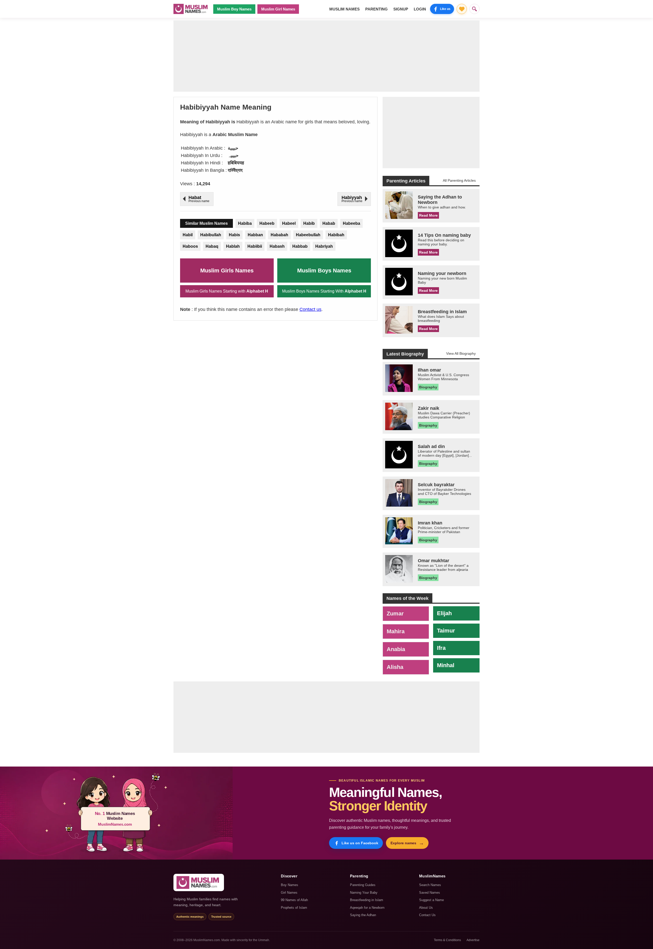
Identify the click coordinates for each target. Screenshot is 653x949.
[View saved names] (462, 9)
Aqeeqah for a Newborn (367, 908)
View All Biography (461, 353)
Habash (277, 246)
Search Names (430, 885)
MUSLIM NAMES (344, 9)
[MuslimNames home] (198, 882)
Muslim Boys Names (324, 270)
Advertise (473, 940)
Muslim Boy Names (234, 9)
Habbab (300, 246)
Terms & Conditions (447, 940)
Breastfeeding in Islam (366, 900)
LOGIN (420, 9)
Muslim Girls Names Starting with (226, 291)
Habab (328, 223)
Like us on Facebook (360, 843)
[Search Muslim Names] (474, 9)
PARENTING (376, 9)
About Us (426, 908)
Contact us (310, 309)
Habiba (245, 223)
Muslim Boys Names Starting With (324, 291)
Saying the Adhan (363, 915)
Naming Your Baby (364, 892)
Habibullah (210, 235)
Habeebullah (308, 235)
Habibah (336, 235)
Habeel (289, 223)
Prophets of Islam (294, 908)
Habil (188, 235)
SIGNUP (400, 9)
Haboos (190, 246)
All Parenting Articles (459, 180)
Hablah (233, 246)
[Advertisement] (326, 56)
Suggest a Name (431, 900)
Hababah (279, 235)
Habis (234, 235)
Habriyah (324, 246)
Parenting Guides (362, 885)
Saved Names (429, 892)
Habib (309, 223)
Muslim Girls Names (227, 270)
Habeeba (351, 223)
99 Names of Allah (294, 900)
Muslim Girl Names (278, 9)
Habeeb (266, 223)
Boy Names (289, 885)
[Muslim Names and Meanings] (191, 9)
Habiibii (254, 246)
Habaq (212, 246)
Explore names (407, 843)
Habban (255, 235)
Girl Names (289, 892)
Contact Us (427, 915)
